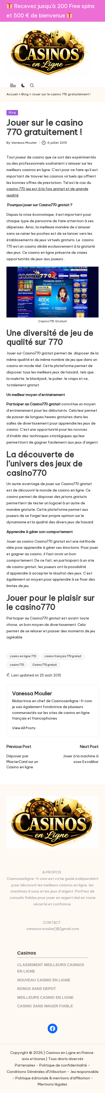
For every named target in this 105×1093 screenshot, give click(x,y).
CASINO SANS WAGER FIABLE (45, 1006)
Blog (25, 94)
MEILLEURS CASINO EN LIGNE (45, 998)
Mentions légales (52, 1084)
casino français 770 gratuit (62, 656)
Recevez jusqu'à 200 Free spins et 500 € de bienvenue (50, 11)
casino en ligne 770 (23, 656)
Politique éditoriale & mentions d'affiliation (52, 1078)
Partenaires (25, 1065)
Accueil (12, 94)
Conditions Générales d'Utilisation (36, 1071)
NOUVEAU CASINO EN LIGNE (43, 980)
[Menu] (12, 85)
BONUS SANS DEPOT (36, 989)
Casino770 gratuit (44, 665)
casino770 (17, 665)
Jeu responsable (84, 1071)
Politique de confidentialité (63, 1065)
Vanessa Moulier (32, 693)
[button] (24, 728)
